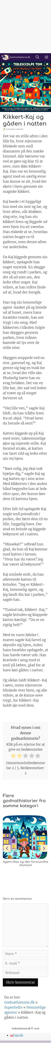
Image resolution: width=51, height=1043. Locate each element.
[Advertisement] (25, 26)
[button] (37, 57)
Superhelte (13, 1007)
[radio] (13, 756)
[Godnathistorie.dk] (15, 57)
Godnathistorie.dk (19, 1002)
